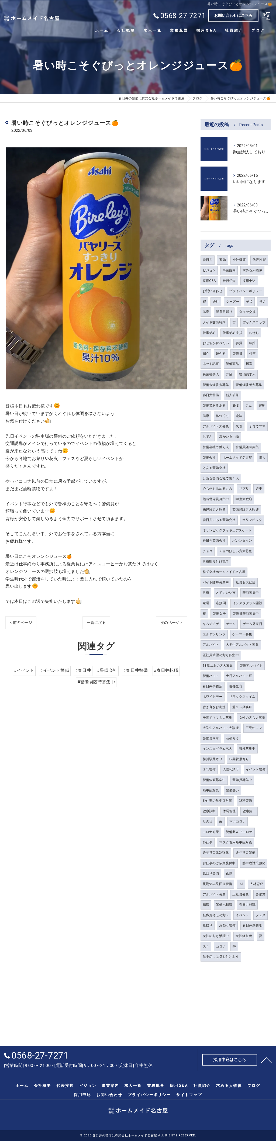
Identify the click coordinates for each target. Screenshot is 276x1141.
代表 (239, 426)
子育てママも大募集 (217, 718)
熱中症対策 (211, 790)
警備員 (238, 353)
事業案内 (229, 270)
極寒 (249, 364)
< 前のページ (21, 622)
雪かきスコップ (254, 322)
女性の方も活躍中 (216, 936)
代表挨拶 (259, 260)
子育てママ (257, 426)
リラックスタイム (242, 697)
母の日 (208, 821)
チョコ (208, 551)
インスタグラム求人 (217, 749)
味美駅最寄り (239, 759)
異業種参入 (211, 374)
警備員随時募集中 (246, 614)
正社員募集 (240, 894)
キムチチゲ (211, 624)
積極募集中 (247, 749)
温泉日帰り (224, 312)
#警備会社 (107, 670)
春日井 (208, 260)
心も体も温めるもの (217, 488)
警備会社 (209, 457)
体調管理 (229, 811)
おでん (208, 436)
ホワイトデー (212, 697)
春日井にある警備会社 (219, 520)
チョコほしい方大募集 (235, 551)
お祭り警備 (227, 925)
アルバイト (211, 644)
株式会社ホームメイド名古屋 (224, 572)
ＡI (241, 884)
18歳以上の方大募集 (218, 666)
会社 (216, 301)
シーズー (232, 301)
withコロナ (237, 821)
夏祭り (208, 925)
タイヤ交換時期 (214, 322)
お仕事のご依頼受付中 (219, 863)
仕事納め (209, 333)
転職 (206, 905)
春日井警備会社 (214, 540)
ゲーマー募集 (242, 634)
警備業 (260, 894)
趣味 (239, 416)
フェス (260, 915)
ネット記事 (211, 364)
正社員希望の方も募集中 (221, 655)
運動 (262, 405)
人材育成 (256, 884)
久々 (206, 946)
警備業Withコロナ (239, 832)
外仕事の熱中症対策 (217, 801)
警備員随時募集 (247, 447)
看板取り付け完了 (216, 561)
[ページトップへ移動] (266, 1059)
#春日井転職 (166, 670)
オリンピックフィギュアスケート (227, 530)
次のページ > (171, 622)
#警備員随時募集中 (96, 682)
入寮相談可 (231, 769)
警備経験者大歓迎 (245, 509)
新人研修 (232, 395)
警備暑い (232, 790)
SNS (235, 405)
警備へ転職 (224, 905)
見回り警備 (211, 873)
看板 (206, 592)
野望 (229, 374)
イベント (242, 915)
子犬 (249, 301)
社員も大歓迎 (245, 582)
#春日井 (83, 670)
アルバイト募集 (214, 894)
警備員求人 (247, 374)
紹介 (206, 353)
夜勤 (229, 873)
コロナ (221, 946)
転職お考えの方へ (216, 915)
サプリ (244, 488)
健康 (206, 416)
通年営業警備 (245, 853)
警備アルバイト (251, 666)
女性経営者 (244, 936)
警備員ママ (211, 738)
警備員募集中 (242, 780)
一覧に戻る (96, 622)
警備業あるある (214, 405)
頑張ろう (232, 738)
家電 (206, 603)
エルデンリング (214, 634)
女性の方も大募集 (252, 718)
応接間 (221, 603)
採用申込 (249, 281)
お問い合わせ (212, 291)
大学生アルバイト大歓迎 (221, 728)
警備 (222, 260)
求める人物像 (252, 270)
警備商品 (232, 364)
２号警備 (209, 769)
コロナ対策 (211, 832)
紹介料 (221, 353)
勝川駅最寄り (212, 759)
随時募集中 (251, 592)
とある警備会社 (214, 468)
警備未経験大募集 (216, 385)
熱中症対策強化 (253, 863)
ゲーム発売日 (252, 624)
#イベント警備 (54, 670)
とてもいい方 (226, 592)
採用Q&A (209, 281)
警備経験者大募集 (249, 385)
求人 (262, 457)
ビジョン (209, 270)
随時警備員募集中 (216, 499)
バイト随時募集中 (216, 582)
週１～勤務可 (242, 707)
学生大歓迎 (244, 499)
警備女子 (219, 614)
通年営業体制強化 (216, 853)
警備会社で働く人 (216, 447)
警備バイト (211, 676)
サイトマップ (189, 1094)
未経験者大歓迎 (214, 509)
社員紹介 (229, 281)
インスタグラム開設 (247, 603)
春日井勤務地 (252, 925)
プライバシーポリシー (245, 291)
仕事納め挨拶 (232, 333)
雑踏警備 (245, 801)
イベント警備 (255, 769)
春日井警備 (211, 395)
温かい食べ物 (229, 436)
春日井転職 (247, 905)
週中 (259, 488)
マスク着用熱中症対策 (235, 842)
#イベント (24, 670)
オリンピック (252, 520)
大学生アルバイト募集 (242, 644)
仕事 (252, 353)
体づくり (222, 416)
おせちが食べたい (216, 343)
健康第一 (249, 811)
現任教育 (235, 686)
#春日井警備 (135, 670)
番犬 (262, 301)
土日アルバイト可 (239, 676)
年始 (252, 343)
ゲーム (231, 624)
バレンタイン (242, 540)
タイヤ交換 (247, 312)
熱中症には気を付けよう (221, 957)
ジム (248, 405)
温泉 (206, 312)
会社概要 (239, 260)
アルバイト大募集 (216, 426)
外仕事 (208, 842)
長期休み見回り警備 (217, 884)
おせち (254, 333)
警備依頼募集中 (214, 780)
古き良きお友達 (214, 707)
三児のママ (254, 728)
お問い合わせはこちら (233, 15)
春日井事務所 (212, 686)
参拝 (239, 343)
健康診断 (209, 811)
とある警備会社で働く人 (221, 478)
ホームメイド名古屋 (237, 457)
